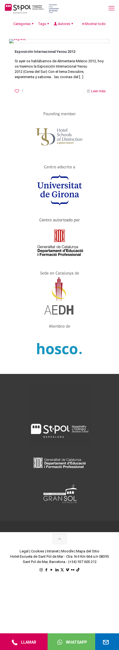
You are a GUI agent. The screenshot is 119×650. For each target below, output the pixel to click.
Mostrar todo (95, 24)
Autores (64, 24)
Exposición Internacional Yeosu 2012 (45, 51)
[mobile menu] (111, 8)
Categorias (22, 24)
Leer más (98, 91)
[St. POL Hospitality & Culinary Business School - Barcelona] (32, 8)
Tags (42, 24)
